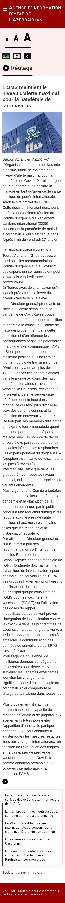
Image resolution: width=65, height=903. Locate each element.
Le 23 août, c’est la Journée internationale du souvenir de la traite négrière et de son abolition (30, 828)
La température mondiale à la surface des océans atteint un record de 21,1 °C (32, 800)
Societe (8, 873)
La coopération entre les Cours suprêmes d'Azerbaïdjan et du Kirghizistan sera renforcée (28, 855)
